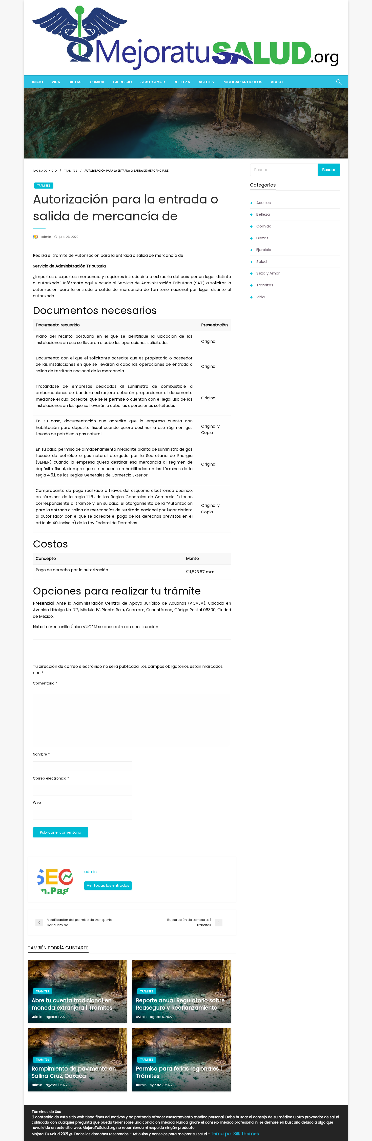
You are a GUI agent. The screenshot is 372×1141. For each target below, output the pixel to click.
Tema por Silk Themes (235, 1134)
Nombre (41, 754)
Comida (97, 82)
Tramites (70, 171)
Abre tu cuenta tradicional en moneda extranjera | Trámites (72, 1004)
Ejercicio (122, 82)
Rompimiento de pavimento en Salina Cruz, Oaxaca (74, 1072)
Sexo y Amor (152, 82)
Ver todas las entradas (108, 885)
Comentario (45, 683)
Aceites (206, 82)
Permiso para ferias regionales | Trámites (179, 1072)
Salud (261, 261)
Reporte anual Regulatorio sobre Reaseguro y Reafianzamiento (180, 1004)
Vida (56, 82)
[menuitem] (37, 82)
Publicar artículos (242, 82)
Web (37, 802)
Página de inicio (45, 171)
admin (46, 236)
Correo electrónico (51, 778)
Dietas (75, 82)
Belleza (182, 82)
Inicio (37, 82)
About (277, 82)
